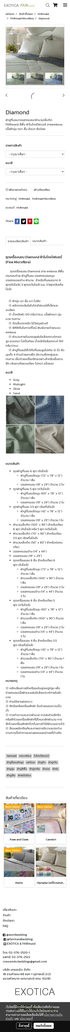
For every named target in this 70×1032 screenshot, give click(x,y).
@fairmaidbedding (20, 939)
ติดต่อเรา (8, 920)
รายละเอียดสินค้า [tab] (18, 241)
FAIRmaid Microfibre (44, 199)
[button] (46, 5)
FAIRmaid (24, 199)
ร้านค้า (7, 915)
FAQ (5, 926)
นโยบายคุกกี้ (26, 1018)
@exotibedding (16, 934)
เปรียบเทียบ (43, 190)
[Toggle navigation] (65, 5)
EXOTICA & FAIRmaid (21, 943)
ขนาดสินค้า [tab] (39, 241)
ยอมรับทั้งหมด (44, 1025)
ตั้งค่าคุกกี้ (24, 1025)
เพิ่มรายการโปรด (17, 190)
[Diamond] (35, 56)
